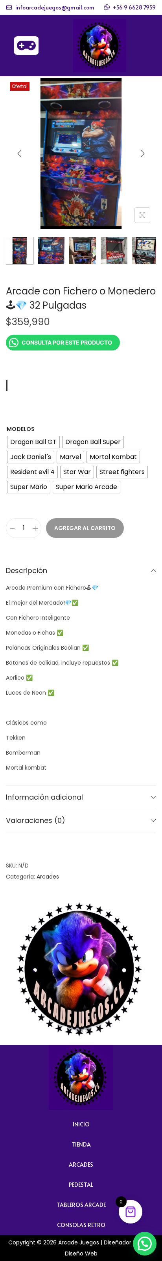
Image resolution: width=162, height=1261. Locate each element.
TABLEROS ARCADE (81, 1205)
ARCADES (81, 1164)
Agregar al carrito (85, 528)
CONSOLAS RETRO (81, 1225)
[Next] (142, 153)
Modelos (21, 429)
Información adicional (44, 797)
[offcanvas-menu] (26, 45)
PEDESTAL (81, 1184)
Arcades (48, 877)
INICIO (81, 1124)
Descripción (26, 570)
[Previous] (19, 153)
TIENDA (81, 1144)
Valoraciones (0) (35, 820)
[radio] (33, 442)
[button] (144, 1243)
